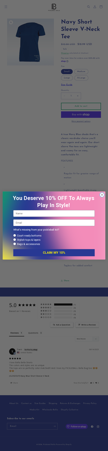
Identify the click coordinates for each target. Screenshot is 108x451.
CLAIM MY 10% (54, 253)
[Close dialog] (102, 195)
